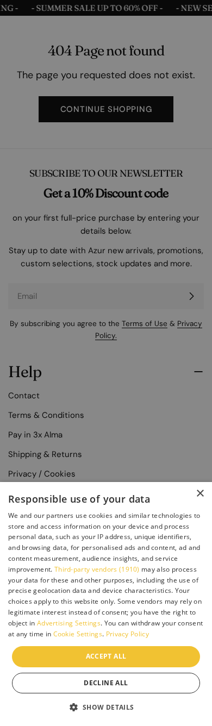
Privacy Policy (127, 634)
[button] (106, 707)
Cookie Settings (78, 634)
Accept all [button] (106, 656)
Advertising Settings (69, 623)
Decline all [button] (106, 682)
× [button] (200, 494)
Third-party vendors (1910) (97, 569)
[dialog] (106, 604)
